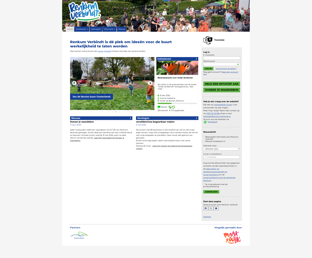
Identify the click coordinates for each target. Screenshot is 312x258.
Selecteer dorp (209, 146)
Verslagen (143, 118)
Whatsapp (212, 122)
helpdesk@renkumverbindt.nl (216, 116)
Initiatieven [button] (81, 29)
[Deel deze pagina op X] (211, 208)
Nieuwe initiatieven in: (215, 141)
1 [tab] (108, 112)
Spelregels (96, 29)
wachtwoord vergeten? (226, 69)
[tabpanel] (112, 83)
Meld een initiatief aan (221, 83)
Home (70, 29)
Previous (74, 83)
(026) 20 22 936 (213, 113)
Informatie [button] (109, 29)
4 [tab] (119, 112)
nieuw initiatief (104, 51)
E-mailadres (208, 55)
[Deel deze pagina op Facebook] (205, 208)
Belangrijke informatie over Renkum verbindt (222, 138)
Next (150, 83)
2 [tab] (112, 112)
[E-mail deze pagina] (216, 208)
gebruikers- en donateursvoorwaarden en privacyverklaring (215, 172)
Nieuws (121, 29)
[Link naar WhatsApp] (205, 122)
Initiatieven (164, 58)
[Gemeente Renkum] (79, 235)
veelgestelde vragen (223, 105)
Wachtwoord (209, 61)
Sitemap (207, 217)
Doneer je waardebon (221, 89)
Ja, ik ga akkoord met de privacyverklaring (215, 185)
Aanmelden (211, 192)
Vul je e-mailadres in (212, 154)
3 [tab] (116, 112)
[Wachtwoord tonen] (238, 64)
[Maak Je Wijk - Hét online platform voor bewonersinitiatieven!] (232, 237)
